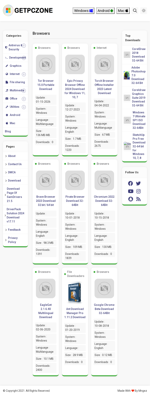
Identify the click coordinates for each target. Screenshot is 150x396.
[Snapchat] (131, 199)
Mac (121, 11)
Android (104, 11)
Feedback (14, 229)
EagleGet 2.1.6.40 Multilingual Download (45, 311)
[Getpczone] (29, 10)
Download (14, 180)
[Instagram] (138, 191)
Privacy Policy (13, 240)
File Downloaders (75, 274)
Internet (101, 47)
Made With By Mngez (132, 390)
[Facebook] (131, 183)
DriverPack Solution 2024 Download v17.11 (15, 215)
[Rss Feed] (138, 199)
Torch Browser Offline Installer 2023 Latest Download (104, 87)
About (11, 156)
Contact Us (15, 164)
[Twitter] (138, 183)
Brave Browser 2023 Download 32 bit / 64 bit (46, 200)
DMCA (12, 172)
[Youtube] (131, 191)
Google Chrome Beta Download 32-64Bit (104, 309)
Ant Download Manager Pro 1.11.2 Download (75, 313)
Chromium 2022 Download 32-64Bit (104, 200)
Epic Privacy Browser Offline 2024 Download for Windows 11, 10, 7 (75, 89)
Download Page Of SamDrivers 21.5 (14, 195)
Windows (81, 11)
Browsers (44, 47)
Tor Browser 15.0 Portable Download (45, 85)
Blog (8, 131)
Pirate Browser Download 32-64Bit (75, 200)
